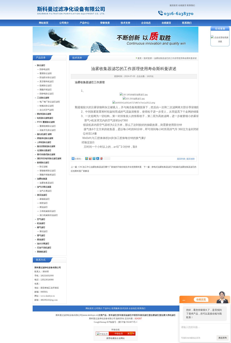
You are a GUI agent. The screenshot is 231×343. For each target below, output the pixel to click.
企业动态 (146, 23)
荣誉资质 (105, 23)
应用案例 (115, 308)
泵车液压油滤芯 (124, 315)
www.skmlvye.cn (48, 296)
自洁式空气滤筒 (47, 110)
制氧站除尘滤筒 (47, 106)
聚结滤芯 (44, 231)
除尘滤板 (44, 166)
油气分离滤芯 (46, 191)
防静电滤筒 (45, 69)
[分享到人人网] (97, 158)
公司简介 (64, 23)
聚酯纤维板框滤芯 (48, 175)
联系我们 (191, 5)
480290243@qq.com (49, 300)
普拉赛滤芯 (154, 315)
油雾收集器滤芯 (47, 183)
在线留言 (182, 5)
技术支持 (125, 23)
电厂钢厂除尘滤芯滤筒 (50, 102)
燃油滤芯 (44, 207)
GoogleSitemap (100, 322)
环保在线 (115, 329)
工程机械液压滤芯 (48, 211)
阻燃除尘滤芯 (46, 85)
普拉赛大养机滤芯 (167, 315)
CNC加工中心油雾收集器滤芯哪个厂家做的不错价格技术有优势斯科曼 (110, 167)
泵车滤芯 (113, 315)
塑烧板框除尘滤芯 (48, 170)
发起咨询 (222, 338)
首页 (139, 58)
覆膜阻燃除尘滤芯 (48, 126)
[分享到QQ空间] (86, 158)
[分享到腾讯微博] (94, 158)
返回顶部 (191, 159)
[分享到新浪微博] (90, 158)
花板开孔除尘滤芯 (48, 130)
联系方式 (40, 260)
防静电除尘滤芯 (47, 94)
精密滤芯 (44, 203)
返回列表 (181, 159)
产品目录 (40, 57)
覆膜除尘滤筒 (46, 73)
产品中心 (84, 23)
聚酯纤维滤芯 (46, 89)
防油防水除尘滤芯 (48, 77)
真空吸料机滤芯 (47, 81)
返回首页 (174, 5)
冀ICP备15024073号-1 (127, 322)
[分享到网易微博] (101, 158)
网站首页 (43, 23)
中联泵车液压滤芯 (140, 315)
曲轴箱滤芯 (45, 199)
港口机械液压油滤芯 (49, 215)
